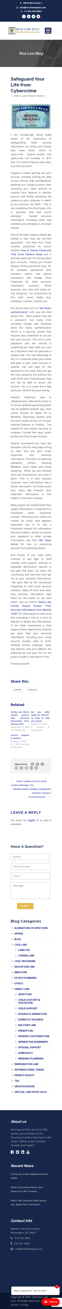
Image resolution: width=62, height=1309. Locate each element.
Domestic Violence (30, 1019)
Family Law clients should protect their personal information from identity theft (20, 717)
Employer (20, 972)
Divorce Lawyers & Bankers (20, 737)
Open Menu (48, 31)
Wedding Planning (31, 1058)
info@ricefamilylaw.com (32, 7)
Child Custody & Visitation (29, 1001)
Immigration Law (26, 1064)
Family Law (20, 96)
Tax (16, 1080)
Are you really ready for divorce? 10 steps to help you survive (40, 716)
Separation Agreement (33, 1041)
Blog (17, 939)
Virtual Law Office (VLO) (30, 1092)
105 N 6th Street (31, 3)
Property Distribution (33, 1036)
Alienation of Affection (31, 928)
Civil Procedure (24, 961)
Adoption (25, 994)
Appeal (18, 933)
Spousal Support (29, 1047)
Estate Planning (25, 977)
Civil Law (20, 944)
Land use (24, 950)
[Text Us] (50, 1303)
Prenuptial (25, 1030)
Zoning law (26, 955)
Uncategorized (24, 1086)
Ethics (18, 983)
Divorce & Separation (32, 1014)
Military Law (27, 1025)
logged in (33, 820)
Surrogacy (25, 1053)
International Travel (29, 1069)
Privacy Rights (36, 96)
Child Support (27, 1008)
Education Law (24, 966)
